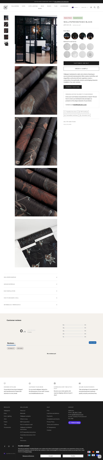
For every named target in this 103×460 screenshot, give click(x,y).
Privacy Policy (28, 452)
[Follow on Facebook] (4, 446)
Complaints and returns (53, 419)
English (84, 7)
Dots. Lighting (8, 416)
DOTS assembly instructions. (28, 432)
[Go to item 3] (6, 17)
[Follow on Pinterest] (13, 446)
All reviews (23, 440)
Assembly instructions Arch (27, 435)
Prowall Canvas (67, 43)
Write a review (92, 342)
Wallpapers (15, 6)
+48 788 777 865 (77, 412)
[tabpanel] (51, 359)
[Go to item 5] (6, 30)
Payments (49, 416)
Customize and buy (81, 63)
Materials (22, 413)
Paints (49, 6)
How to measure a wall (26, 424)
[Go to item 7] (6, 43)
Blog (21, 438)
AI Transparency (51, 427)
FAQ (48, 410)
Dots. (23, 6)
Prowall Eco (90, 43)
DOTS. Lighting (33, 6)
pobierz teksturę (72, 87)
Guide (40, 8)
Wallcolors (67, 124)
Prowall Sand (74, 43)
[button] (74, 325)
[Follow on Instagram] (9, 446)
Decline (73, 456)
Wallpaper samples (25, 416)
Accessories (64, 6)
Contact (49, 430)
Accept (51, 456)
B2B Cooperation (25, 422)
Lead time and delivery (53, 413)
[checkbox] (20, 348)
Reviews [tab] (11, 343)
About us (22, 410)
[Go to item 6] (6, 37)
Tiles (55, 6)
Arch (42, 6)
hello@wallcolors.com (77, 414)
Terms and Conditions (53, 424)
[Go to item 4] (6, 24)
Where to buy (24, 419)
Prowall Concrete (82, 43)
